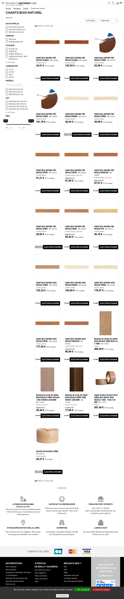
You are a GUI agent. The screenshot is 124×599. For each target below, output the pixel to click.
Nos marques (11, 566)
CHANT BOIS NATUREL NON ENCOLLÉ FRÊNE (104, 283)
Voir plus (11, 62)
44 (11, 74)
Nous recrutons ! (41, 578)
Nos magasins (40, 573)
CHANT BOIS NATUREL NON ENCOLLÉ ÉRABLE (76, 283)
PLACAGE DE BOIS (17, 29)
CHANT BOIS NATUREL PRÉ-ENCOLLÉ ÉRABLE (76, 115)
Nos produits (11, 569)
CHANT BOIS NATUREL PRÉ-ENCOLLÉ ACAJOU (47, 58)
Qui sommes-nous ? (43, 570)
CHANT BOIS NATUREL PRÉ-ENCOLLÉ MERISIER (104, 172)
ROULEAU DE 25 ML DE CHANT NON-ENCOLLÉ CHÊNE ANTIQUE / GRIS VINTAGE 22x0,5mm (47, 398)
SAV (65, 566)
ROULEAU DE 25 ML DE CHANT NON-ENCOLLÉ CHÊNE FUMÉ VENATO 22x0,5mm (76, 398)
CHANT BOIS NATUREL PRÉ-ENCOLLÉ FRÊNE (104, 115)
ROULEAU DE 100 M (18, 109)
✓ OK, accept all (82, 590)
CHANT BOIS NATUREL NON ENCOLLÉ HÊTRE (46, 340)
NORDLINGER (16, 42)
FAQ (65, 569)
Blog (65, 572)
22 (11, 69)
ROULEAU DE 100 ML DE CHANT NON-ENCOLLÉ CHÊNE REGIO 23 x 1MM (106, 341)
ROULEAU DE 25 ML (18, 106)
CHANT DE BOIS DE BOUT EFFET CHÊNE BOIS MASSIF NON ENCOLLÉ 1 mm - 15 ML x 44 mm (106, 398)
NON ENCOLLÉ (16, 92)
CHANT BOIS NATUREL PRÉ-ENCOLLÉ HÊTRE (46, 171)
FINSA (12, 39)
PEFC (37, 581)
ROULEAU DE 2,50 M (18, 101)
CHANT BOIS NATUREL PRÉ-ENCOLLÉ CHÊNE (104, 58)
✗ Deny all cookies (101, 590)
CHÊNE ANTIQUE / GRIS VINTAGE (18, 57)
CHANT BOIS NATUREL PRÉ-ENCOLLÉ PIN (104, 227)
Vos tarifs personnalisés (73, 581)
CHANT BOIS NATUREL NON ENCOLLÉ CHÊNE (46, 283)
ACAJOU (13, 49)
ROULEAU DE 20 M (17, 104)
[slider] (6, 124)
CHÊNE (13, 51)
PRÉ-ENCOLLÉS (16, 32)
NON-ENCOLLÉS (16, 27)
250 (11, 77)
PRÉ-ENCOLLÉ (16, 94)
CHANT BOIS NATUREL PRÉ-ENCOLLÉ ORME (46, 227)
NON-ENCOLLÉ (16, 89)
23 (11, 72)
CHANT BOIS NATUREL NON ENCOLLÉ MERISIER (75, 341)
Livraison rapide (70, 578)
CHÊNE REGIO (15, 54)
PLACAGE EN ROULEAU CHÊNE (47, 452)
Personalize (62, 596)
